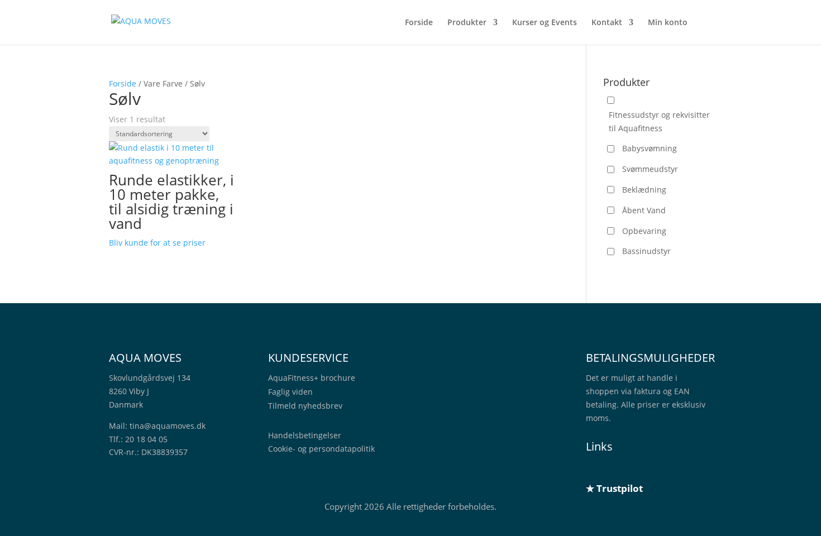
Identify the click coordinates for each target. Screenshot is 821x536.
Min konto (668, 22)
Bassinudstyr (646, 251)
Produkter (466, 22)
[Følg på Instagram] (639, 469)
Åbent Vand (644, 210)
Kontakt (606, 22)
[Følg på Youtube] (662, 469)
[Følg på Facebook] (617, 469)
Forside (419, 22)
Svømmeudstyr (650, 169)
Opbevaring (644, 231)
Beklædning (644, 189)
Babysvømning (649, 148)
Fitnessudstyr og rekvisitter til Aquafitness (659, 121)
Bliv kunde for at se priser (157, 242)
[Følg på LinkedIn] (595, 469)
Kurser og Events (544, 22)
